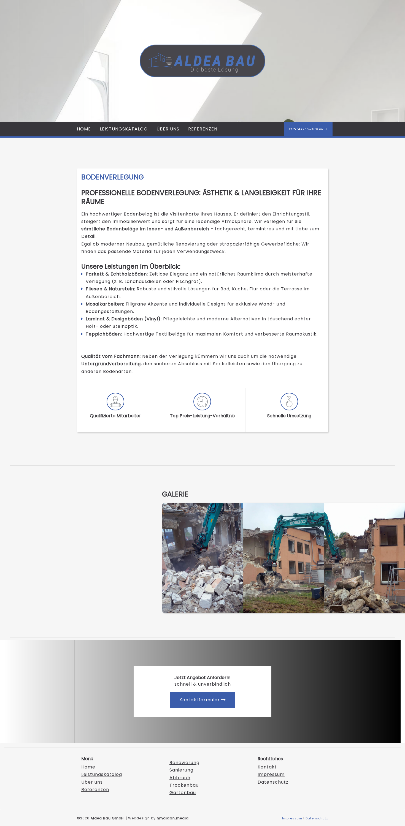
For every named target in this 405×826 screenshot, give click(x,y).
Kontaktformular (308, 129)
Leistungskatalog (124, 129)
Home (84, 129)
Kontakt (267, 767)
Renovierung (184, 762)
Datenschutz (273, 782)
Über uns (167, 129)
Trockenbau (184, 785)
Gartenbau (182, 792)
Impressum (271, 774)
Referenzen (202, 129)
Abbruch (179, 778)
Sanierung (181, 770)
